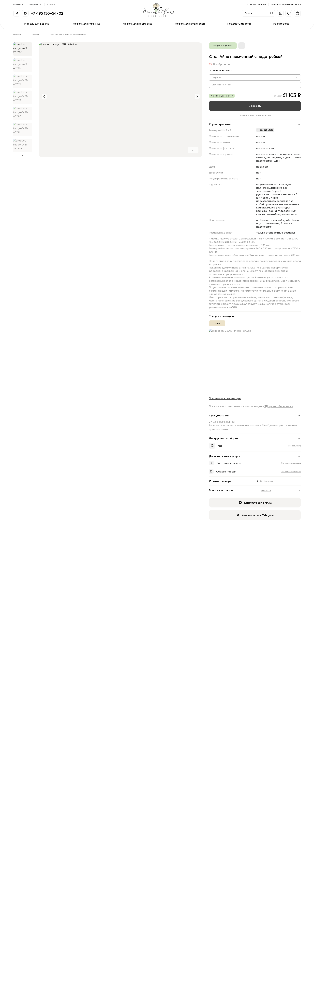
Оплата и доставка (256, 4)
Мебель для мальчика (86, 23)
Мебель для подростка (137, 23)
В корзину (255, 105)
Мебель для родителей (190, 23)
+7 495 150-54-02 (47, 13)
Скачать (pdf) (294, 446)
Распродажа (281, 23)
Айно (217, 323)
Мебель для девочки (37, 23)
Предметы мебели (239, 23)
